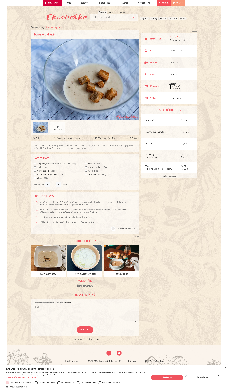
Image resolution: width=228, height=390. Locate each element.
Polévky (172, 83)
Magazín (125, 3)
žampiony (41, 163)
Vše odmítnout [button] (203, 377)
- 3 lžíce (97, 167)
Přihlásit (179, 3)
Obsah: (37, 307)
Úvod (68, 3)
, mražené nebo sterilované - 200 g (56, 163)
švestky (154, 18)
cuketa (163, 18)
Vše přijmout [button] (167, 377)
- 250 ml (94, 163)
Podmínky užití (72, 361)
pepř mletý (92, 174)
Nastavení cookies (153, 361)
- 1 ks (42, 167)
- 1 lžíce (50, 174)
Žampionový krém (48, 274)
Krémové (176, 86)
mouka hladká (94, 167)
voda (90, 163)
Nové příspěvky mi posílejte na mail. (85, 339)
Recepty (84, 3)
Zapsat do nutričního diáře (68, 138)
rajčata (144, 18)
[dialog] (114, 377)
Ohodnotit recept (177, 40)
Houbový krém (121, 274)
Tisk (37, 138)
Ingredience (104, 3)
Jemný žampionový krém (85, 274)
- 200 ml (43, 178)
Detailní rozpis (169, 176)
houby (178, 98)
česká (171, 98)
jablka (182, 18)
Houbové (176, 88)
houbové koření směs (46, 174)
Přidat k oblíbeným (106, 138)
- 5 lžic (46, 171)
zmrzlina (173, 18)
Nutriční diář (144, 3)
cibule (39, 167)
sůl (89, 171)
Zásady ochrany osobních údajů (104, 361)
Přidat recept (53, 3)
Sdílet (134, 138)
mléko (39, 178)
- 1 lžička (93, 171)
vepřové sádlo (43, 171)
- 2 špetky (97, 174)
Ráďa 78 (123, 228)
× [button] (225, 368)
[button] (76, 377)
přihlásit (67, 302)
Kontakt (132, 361)
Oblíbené (165, 3)
